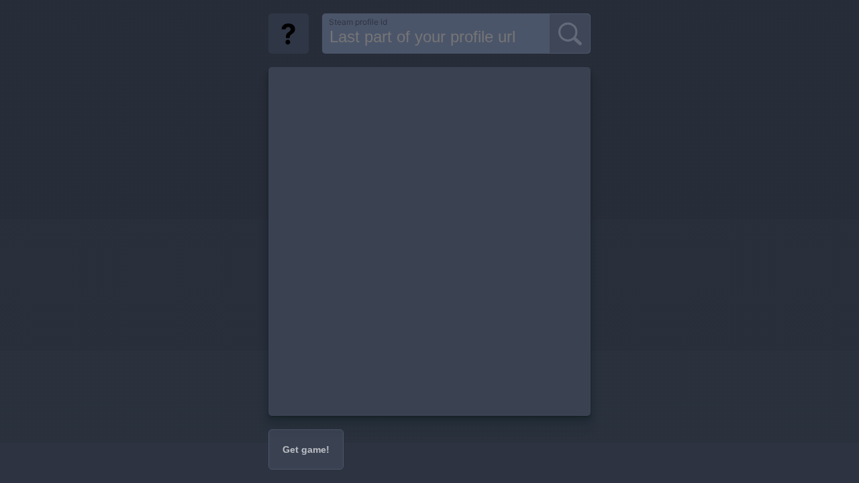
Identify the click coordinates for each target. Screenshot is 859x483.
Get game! (306, 449)
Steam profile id (358, 22)
